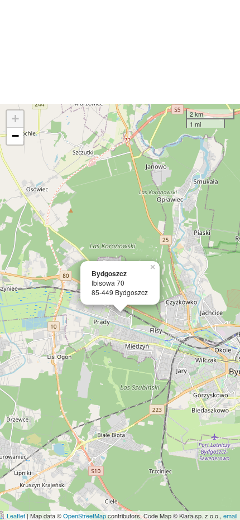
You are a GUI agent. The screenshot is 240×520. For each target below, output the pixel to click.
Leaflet (16, 515)
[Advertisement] (120, 52)
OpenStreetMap (84, 515)
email (230, 515)
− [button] (15, 136)
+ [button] (15, 119)
